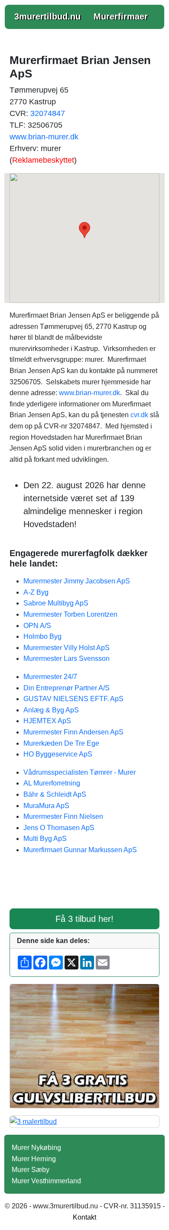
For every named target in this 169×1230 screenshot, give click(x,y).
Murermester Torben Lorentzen (70, 614)
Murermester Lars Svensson (66, 658)
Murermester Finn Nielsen (63, 816)
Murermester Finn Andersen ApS (73, 732)
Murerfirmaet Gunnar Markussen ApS (80, 849)
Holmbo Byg (42, 636)
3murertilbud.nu (47, 16)
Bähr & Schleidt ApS (54, 794)
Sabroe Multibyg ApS (55, 603)
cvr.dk (139, 415)
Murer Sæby (30, 1169)
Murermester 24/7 (50, 676)
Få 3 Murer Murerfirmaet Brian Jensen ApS (84, 887)
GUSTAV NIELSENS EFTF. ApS (73, 698)
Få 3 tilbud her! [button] (84, 919)
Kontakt (84, 1217)
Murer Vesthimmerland (46, 1181)
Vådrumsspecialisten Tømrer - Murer (79, 772)
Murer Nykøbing (36, 1147)
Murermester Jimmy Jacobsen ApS (76, 581)
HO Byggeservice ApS (57, 754)
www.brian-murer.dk (44, 136)
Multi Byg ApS (45, 838)
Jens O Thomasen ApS (58, 827)
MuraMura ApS (46, 805)
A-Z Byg (36, 592)
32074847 (47, 113)
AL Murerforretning (51, 783)
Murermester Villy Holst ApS (66, 647)
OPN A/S (37, 625)
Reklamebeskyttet (43, 160)
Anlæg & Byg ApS (51, 710)
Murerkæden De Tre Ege (61, 743)
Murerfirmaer (121, 16)
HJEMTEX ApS (47, 720)
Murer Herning (34, 1158)
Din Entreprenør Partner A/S (66, 688)
